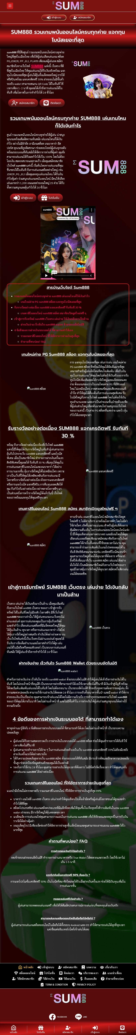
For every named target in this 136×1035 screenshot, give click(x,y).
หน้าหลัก (28, 967)
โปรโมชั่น (49, 973)
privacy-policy (86, 984)
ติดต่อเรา (69, 973)
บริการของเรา (90, 973)
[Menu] (10, 6)
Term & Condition (56, 984)
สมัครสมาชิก (84, 17)
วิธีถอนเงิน (69, 978)
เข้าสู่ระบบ (56, 17)
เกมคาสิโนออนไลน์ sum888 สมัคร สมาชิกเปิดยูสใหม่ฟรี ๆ (53, 313)
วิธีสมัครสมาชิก (25, 978)
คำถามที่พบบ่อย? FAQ (33, 341)
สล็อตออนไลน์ (27, 973)
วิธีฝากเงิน (49, 978)
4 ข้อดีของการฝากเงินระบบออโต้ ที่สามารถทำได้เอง (43, 330)
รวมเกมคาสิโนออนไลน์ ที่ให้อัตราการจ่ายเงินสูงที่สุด (50, 336)
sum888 (37, 66)
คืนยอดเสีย (90, 978)
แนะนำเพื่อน (114, 973)
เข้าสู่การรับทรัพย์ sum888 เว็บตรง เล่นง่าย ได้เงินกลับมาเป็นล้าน (51, 319)
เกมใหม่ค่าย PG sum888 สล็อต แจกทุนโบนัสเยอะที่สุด (51, 301)
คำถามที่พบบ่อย (115, 978)
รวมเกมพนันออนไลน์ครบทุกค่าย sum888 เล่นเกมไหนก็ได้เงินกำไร (52, 296)
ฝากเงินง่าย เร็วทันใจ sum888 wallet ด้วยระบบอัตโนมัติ (52, 324)
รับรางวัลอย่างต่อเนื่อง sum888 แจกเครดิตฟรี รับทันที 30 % (47, 307)
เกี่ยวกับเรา (111, 967)
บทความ (91, 967)
